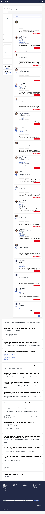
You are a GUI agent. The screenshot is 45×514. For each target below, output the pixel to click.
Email (13, 499)
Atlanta (5, 476)
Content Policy (11, 468)
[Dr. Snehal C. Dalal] (16, 37)
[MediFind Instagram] (38, 505)
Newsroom (14, 485)
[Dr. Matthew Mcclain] (16, 303)
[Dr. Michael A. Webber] (16, 84)
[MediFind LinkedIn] (41, 505)
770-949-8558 (21, 116)
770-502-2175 (21, 87)
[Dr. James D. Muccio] (16, 128)
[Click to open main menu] (42, 1)
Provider (24, 484)
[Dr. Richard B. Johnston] (16, 216)
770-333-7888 (21, 263)
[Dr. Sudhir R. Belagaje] (16, 230)
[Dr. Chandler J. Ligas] (16, 275)
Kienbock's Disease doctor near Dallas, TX (9, 359)
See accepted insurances (22, 27)
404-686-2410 (21, 292)
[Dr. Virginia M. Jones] (16, 157)
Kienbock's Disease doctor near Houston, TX (9, 356)
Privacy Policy (34, 485)
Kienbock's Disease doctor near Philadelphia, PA (9, 357)
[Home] (5, 1)
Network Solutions (25, 485)
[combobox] (7, 45)
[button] (7, 63)
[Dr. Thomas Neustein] (16, 245)
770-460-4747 (21, 175)
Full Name (4, 499)
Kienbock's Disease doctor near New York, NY (9, 354)
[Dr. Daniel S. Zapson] (16, 289)
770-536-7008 (21, 278)
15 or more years (6, 40)
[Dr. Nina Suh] (16, 22)
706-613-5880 (21, 58)
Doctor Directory (5, 487)
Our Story (4, 484)
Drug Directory (4, 491)
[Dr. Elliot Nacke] (16, 55)
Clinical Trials (8, 439)
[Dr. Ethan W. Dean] (16, 69)
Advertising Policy (35, 487)
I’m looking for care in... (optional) (27, 499)
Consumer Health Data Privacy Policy (37, 484)
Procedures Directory (5, 489)
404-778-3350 (21, 25)
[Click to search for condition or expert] (41, 1)
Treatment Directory (5, 490)
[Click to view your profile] (39, 1)
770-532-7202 (21, 248)
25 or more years (6, 41)
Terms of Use (34, 486)
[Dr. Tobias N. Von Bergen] (16, 143)
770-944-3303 (21, 233)
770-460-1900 (21, 160)
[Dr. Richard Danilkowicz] (16, 201)
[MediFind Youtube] (39, 505)
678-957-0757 (21, 40)
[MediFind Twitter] (40, 505)
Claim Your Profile (15, 484)
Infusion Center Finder (5, 492)
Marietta (8, 476)
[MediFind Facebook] (37, 505)
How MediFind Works (5, 485)
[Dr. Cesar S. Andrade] (16, 260)
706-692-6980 (21, 131)
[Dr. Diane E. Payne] (16, 172)
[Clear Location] (40, 16)
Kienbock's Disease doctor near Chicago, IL (9, 355)
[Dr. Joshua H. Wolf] (16, 187)
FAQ (3, 493)
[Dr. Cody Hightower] (16, 113)
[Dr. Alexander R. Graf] (16, 99)
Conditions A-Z (4, 486)
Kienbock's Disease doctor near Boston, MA (9, 358)
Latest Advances (9, 441)
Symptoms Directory (5, 488)
